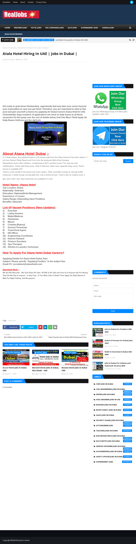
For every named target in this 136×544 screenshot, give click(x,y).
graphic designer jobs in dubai (110, 447)
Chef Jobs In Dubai (110, 384)
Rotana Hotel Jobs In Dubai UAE (74, 369)
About (22, 2)
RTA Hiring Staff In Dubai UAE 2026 (51, 42)
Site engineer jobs (110, 425)
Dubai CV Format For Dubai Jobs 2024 (119, 341)
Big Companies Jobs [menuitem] (54, 27)
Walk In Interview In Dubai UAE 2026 (118, 353)
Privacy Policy (41, 2)
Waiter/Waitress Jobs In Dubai (110, 436)
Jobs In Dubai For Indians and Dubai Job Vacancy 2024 (118, 364)
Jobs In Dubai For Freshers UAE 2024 (118, 330)
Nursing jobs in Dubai (110, 405)
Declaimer (6, 2)
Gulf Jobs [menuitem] (72, 27)
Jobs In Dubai (9, 59)
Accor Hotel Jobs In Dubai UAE (15, 369)
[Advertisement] (45, 83)
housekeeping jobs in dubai (110, 451)
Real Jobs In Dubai (22, 540)
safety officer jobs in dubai (110, 456)
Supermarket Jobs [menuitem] (89, 27)
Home (15, 2)
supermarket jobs (110, 462)
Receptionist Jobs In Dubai (110, 410)
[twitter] (131, 2)
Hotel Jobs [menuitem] (36, 27)
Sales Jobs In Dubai (110, 415)
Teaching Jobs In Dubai (110, 430)
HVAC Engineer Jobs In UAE (110, 399)
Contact (30, 2)
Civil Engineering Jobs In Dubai (110, 390)
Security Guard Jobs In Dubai (110, 421)
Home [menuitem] (7, 27)
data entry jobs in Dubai (110, 441)
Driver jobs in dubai (110, 394)
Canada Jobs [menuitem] (108, 27)
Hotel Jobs (12, 48)
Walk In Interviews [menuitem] (14, 34)
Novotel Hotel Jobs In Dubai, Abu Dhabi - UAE (45, 369)
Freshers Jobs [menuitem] (20, 27)
